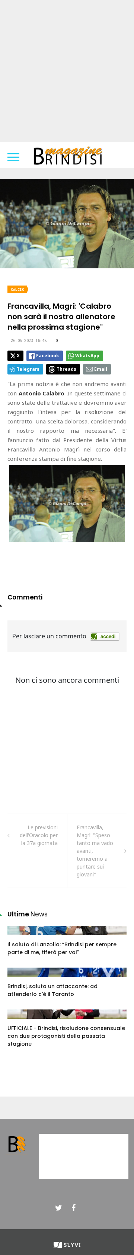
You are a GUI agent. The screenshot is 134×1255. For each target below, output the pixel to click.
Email (100, 369)
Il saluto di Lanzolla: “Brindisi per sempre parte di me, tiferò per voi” (62, 948)
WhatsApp (87, 355)
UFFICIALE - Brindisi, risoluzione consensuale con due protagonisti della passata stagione (66, 1036)
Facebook (47, 355)
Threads (66, 369)
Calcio (17, 289)
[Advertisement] (67, 71)
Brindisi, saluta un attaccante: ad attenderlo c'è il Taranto (52, 990)
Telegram (28, 369)
